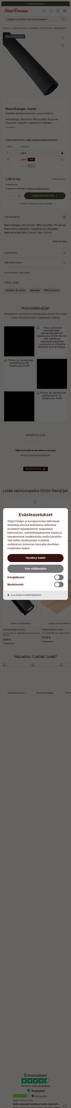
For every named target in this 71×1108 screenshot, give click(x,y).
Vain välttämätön (35, 568)
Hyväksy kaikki (35, 557)
